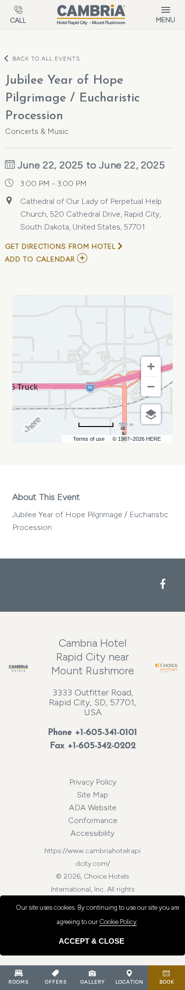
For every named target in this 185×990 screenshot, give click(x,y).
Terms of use (89, 439)
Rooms (18, 982)
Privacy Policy (92, 782)
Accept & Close (91, 941)
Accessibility (92, 833)
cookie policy (118, 921)
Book (166, 982)
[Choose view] (151, 414)
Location (129, 982)
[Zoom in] (151, 366)
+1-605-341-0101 (106, 732)
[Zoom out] (151, 386)
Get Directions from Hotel (60, 246)
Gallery (92, 982)
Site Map (92, 794)
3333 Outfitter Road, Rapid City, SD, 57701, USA (92, 702)
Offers (56, 982)
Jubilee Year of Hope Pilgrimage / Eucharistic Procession (90, 512)
